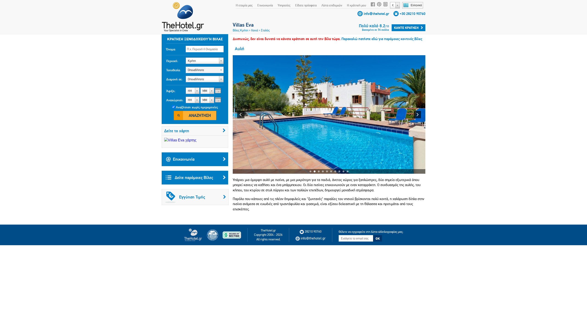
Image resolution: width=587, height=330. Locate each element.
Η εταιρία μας (244, 5)
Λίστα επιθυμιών (331, 5)
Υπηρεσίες (284, 5)
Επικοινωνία (265, 5)
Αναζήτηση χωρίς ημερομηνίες (197, 107)
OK (378, 238)
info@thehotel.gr (376, 13)
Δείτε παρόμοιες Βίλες (193, 177)
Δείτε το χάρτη (176, 130)
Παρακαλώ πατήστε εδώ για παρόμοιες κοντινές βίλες (381, 38)
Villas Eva (243, 25)
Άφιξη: (170, 91)
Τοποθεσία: (173, 70)
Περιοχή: (172, 61)
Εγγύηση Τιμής (192, 197)
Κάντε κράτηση (406, 28)
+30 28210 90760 (412, 13)
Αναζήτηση (200, 115)
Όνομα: (171, 49)
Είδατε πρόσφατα (306, 5)
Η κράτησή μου (356, 5)
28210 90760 (313, 231)
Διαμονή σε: (174, 79)
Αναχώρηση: (174, 100)
